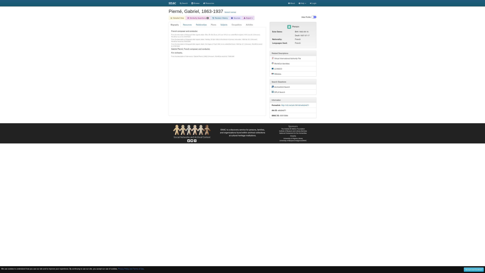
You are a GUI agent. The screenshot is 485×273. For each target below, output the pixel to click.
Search (184, 3)
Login (313, 3)
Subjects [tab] (224, 24)
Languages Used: (279, 43)
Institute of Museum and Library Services (293, 131)
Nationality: (277, 39)
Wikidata (277, 74)
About (292, 3)
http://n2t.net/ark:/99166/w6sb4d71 (295, 105)
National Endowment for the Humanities (293, 133)
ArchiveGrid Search (282, 87)
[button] (302, 3)
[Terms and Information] (195, 140)
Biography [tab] (175, 24)
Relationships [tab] (201, 24)
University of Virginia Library (293, 138)
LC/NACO (278, 68)
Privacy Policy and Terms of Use (131, 268)
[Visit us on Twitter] (188, 140)
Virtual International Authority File (287, 58)
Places (213, 24)
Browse (196, 3)
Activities (249, 24)
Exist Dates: (277, 31)
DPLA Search (279, 92)
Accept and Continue (473, 269)
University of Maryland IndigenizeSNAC (293, 140)
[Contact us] (191, 140)
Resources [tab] (187, 24)
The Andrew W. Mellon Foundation (293, 129)
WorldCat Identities (281, 63)
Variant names (230, 12)
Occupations (237, 24)
